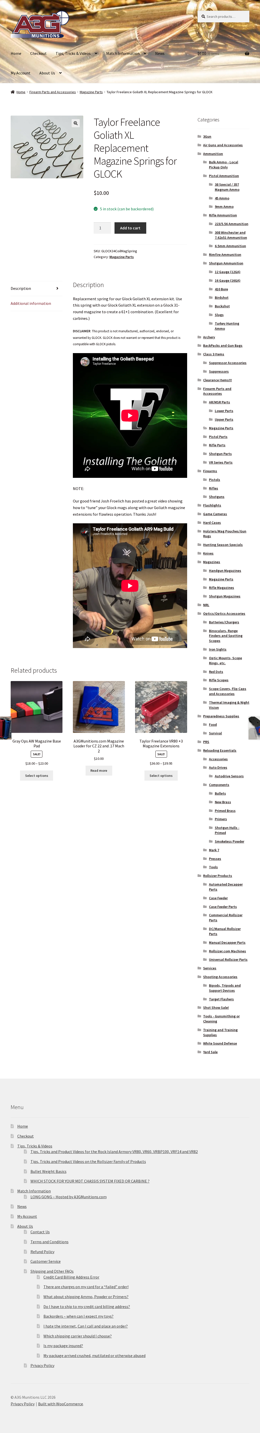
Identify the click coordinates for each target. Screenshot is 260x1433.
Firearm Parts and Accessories (52, 92)
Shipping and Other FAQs (52, 1271)
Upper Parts (224, 419)
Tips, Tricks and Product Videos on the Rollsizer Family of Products (88, 1161)
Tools (213, 867)
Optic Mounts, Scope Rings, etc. (225, 660)
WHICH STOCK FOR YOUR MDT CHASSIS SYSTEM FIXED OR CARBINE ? (90, 1181)
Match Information (123, 53)
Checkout (38, 53)
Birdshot (222, 297)
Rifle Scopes (219, 680)
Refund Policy (42, 1251)
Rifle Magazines (221, 587)
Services (209, 968)
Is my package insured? (63, 1345)
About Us (47, 72)
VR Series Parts (221, 462)
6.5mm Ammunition (230, 246)
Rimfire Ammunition (225, 254)
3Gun (207, 136)
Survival (215, 733)
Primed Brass (225, 810)
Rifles (213, 488)
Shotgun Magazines (224, 596)
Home (16, 53)
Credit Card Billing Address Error (71, 1277)
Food (213, 724)
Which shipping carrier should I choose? (77, 1335)
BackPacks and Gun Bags (222, 345)
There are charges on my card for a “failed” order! (85, 1286)
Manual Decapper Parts (227, 942)
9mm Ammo (224, 206)
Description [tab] (21, 288)
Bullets (220, 793)
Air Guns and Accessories (223, 145)
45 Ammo (222, 198)
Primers (221, 819)
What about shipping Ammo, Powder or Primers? (85, 1296)
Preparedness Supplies (221, 716)
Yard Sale (210, 1052)
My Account (20, 72)
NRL (206, 605)
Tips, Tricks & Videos (73, 53)
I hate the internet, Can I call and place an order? (85, 1326)
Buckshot (222, 306)
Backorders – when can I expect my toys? (78, 1316)
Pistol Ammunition (224, 176)
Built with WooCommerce (60, 1403)
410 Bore (221, 289)
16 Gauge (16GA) (227, 280)
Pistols (214, 479)
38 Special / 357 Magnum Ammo (227, 187)
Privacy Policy (42, 1365)
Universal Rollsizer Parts (228, 959)
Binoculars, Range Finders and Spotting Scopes (225, 635)
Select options (36, 775)
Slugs (219, 314)
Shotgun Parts (220, 453)
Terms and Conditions (49, 1241)
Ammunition (213, 153)
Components (219, 784)
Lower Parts (224, 410)
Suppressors (219, 371)
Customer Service (45, 1261)
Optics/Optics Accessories (224, 613)
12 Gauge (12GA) (227, 272)
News (160, 53)
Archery (209, 337)
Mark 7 (214, 850)
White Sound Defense (220, 1043)
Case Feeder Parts (223, 906)
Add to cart (130, 227)
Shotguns (216, 496)
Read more (98, 770)
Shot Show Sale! (216, 1007)
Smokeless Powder (229, 841)
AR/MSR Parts (219, 402)
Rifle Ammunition (223, 215)
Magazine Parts (91, 92)
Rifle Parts (217, 445)
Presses (215, 858)
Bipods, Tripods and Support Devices (225, 988)
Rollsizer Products (217, 875)
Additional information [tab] (31, 303)
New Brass (223, 802)
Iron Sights (217, 649)
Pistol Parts (218, 436)
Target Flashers (221, 999)
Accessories (218, 759)
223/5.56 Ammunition (231, 224)
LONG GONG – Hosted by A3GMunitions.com (68, 1196)
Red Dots (216, 671)
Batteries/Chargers (224, 622)
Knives (208, 553)
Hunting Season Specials (223, 544)
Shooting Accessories (220, 976)
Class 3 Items (213, 354)
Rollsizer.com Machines (227, 951)
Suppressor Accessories (228, 362)
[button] (76, 123)
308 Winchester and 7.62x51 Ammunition (231, 235)
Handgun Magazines (225, 570)
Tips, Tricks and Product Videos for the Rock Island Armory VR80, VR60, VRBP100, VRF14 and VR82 (114, 1151)
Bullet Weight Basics (48, 1171)
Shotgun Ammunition (226, 263)
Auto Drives (218, 767)
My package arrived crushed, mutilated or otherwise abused (94, 1355)
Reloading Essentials (219, 750)
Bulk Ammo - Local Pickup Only (223, 164)
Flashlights (212, 505)
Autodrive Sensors (229, 776)
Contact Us (40, 1231)
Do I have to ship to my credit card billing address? (86, 1306)
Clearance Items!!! (217, 380)
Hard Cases (212, 522)
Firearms (210, 471)
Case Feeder (218, 898)
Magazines (211, 562)
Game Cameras (215, 514)
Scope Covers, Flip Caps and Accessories (227, 691)
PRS (206, 741)
